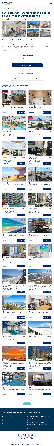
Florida (15, 8)
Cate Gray (29, 8)
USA (12, 8)
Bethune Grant (11, 135)
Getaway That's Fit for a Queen (10, 209)
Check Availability (27, 65)
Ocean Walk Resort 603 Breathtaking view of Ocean (40, 363)
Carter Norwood (37, 238)
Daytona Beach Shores (13, 238)
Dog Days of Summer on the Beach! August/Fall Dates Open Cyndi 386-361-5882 (39, 417)
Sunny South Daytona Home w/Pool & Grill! (12, 133)
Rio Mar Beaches (37, 161)
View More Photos (8, 35)
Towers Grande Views (7, 158)
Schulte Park (37, 212)
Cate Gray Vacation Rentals (8, 417)
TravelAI (41, 444)
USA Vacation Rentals (9, 423)
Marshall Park (37, 186)
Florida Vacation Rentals (7, 421)
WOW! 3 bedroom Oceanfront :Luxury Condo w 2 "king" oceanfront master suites (39, 425)
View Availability (21, 112)
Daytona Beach (22, 8)
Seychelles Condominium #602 (35, 107)
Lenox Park (11, 212)
